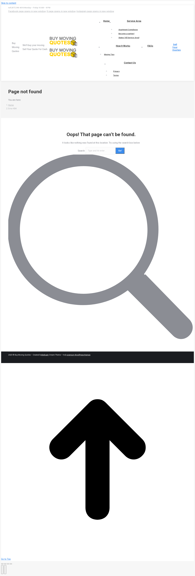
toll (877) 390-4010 (16, 8)
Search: (81, 150)
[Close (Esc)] (2, 563)
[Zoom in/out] (11, 563)
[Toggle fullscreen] (8, 563)
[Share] (5, 563)
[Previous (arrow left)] (2, 569)
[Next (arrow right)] (5, 569)
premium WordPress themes (78, 355)
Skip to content (8, 3)
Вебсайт (45, 355)
